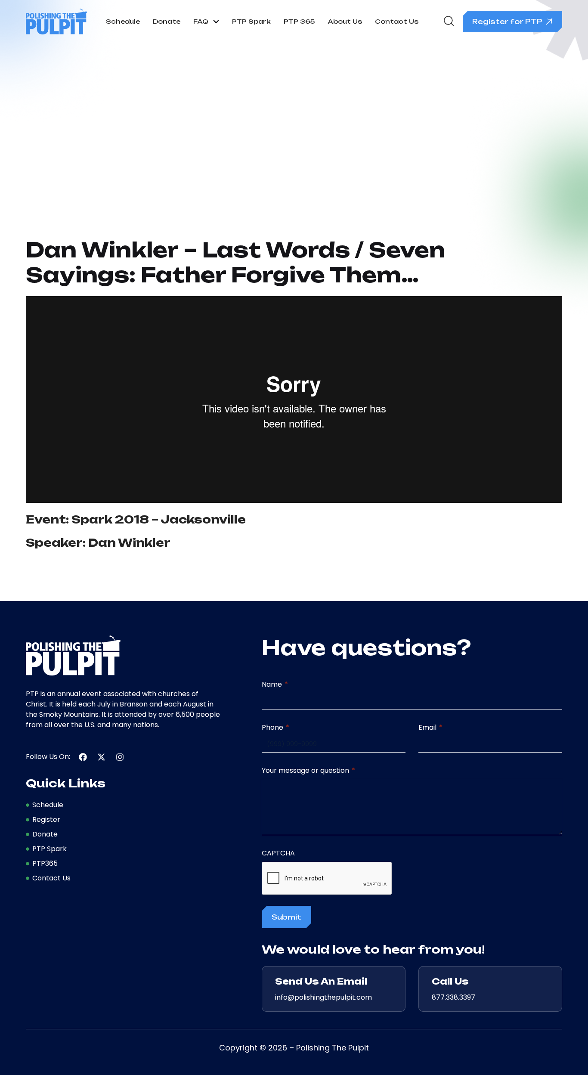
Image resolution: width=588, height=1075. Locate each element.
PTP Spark (251, 21)
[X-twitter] (101, 757)
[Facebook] (83, 757)
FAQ (200, 21)
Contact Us (396, 21)
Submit (286, 917)
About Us (345, 21)
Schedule (123, 21)
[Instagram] (120, 757)
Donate (166, 21)
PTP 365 (299, 21)
